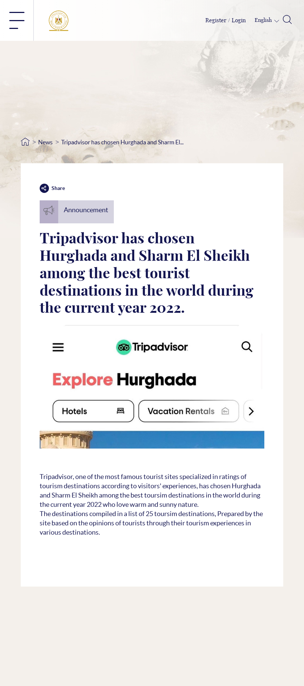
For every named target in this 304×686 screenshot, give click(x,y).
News (45, 142)
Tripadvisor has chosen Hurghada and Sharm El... (122, 142)
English (264, 20)
